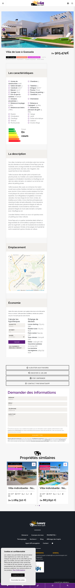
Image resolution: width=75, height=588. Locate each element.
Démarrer (25, 535)
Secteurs (33, 539)
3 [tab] (39, 505)
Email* (11, 403)
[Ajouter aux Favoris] (34, 464)
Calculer (16, 342)
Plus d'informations (19, 570)
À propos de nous (37, 535)
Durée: (11, 335)
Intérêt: (12, 330)
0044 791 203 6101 (37, 559)
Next (71, 29)
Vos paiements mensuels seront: (15, 347)
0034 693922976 (37, 557)
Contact (45, 543)
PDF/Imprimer (38, 378)
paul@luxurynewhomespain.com (39, 555)
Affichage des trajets (54, 539)
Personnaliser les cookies (18, 580)
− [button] (10, 260)
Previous (3, 29)
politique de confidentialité (14, 430)
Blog (41, 539)
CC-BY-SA (41, 290)
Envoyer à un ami (38, 373)
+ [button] (10, 257)
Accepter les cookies (17, 575)
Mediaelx (66, 582)
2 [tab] (37, 505)
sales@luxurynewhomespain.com (57, 555)
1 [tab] (35, 505)
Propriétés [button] (51, 535)
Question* (12, 414)
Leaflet (18, 290)
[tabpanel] (22, 483)
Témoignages (22, 539)
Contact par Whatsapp (38, 383)
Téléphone (12, 408)
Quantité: (12, 324)
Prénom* (11, 397)
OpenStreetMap (29, 290)
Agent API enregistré (32, 543)
